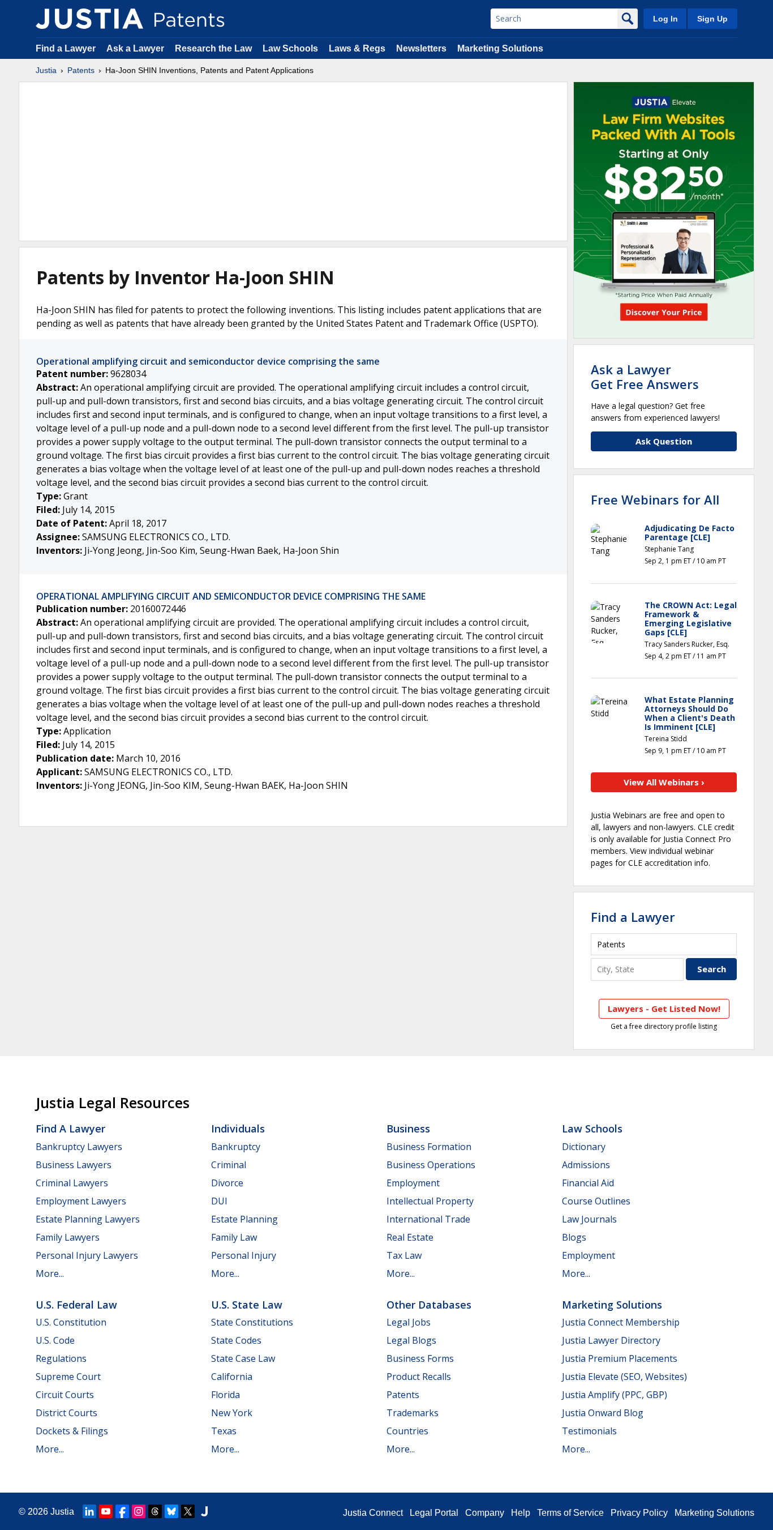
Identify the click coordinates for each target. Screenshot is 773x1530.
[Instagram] (138, 1511)
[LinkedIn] (89, 1511)
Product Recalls (418, 1376)
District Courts (66, 1413)
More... (50, 1273)
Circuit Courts (65, 1394)
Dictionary (583, 1146)
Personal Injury (243, 1255)
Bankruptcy (235, 1146)
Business (408, 1128)
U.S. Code (55, 1340)
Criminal (228, 1165)
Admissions (586, 1165)
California (231, 1376)
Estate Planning (244, 1219)
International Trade (428, 1219)
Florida (225, 1394)
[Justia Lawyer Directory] (204, 1511)
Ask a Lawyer (135, 48)
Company (484, 1513)
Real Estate (409, 1237)
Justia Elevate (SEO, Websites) (624, 1376)
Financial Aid (588, 1183)
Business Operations (430, 1165)
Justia (46, 70)
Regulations (61, 1358)
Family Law (234, 1237)
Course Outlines (596, 1201)
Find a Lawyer (66, 48)
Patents (81, 70)
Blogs (574, 1237)
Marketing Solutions (500, 48)
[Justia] (89, 18)
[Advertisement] (293, 161)
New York (231, 1413)
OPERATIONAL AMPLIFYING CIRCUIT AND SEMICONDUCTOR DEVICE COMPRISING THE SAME (231, 596)
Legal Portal (434, 1513)
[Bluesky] (171, 1511)
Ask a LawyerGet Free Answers (645, 376)
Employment (413, 1183)
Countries (407, 1431)
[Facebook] (122, 1511)
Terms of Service (570, 1513)
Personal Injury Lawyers (87, 1255)
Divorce (227, 1183)
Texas (224, 1431)
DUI (219, 1201)
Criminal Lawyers (72, 1183)
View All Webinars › (664, 782)
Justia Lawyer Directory (611, 1340)
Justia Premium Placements (619, 1358)
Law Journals (589, 1219)
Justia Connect (373, 1513)
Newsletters (421, 48)
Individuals (238, 1128)
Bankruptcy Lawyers (79, 1146)
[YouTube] (106, 1511)
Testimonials (589, 1431)
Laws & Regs (357, 48)
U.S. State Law (246, 1304)
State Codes (236, 1340)
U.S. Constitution (71, 1322)
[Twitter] (188, 1511)
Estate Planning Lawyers (88, 1219)
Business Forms (420, 1358)
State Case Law (243, 1358)
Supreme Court (68, 1376)
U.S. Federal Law (76, 1304)
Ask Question (663, 441)
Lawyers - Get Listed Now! (664, 1008)
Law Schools (290, 48)
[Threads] (155, 1511)
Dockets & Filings (72, 1431)
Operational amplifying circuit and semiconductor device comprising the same (208, 361)
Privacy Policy (639, 1513)
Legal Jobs (408, 1322)
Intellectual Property (430, 1201)
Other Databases (428, 1304)
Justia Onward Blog (602, 1413)
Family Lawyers (68, 1237)
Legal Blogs (411, 1340)
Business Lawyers (73, 1165)
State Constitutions (252, 1322)
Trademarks (412, 1413)
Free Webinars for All (655, 499)
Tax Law (404, 1255)
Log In (665, 18)
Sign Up (712, 18)
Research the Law (213, 48)
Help (520, 1513)
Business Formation (428, 1146)
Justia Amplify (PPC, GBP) (614, 1394)
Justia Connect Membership (621, 1322)
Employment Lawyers (81, 1201)
